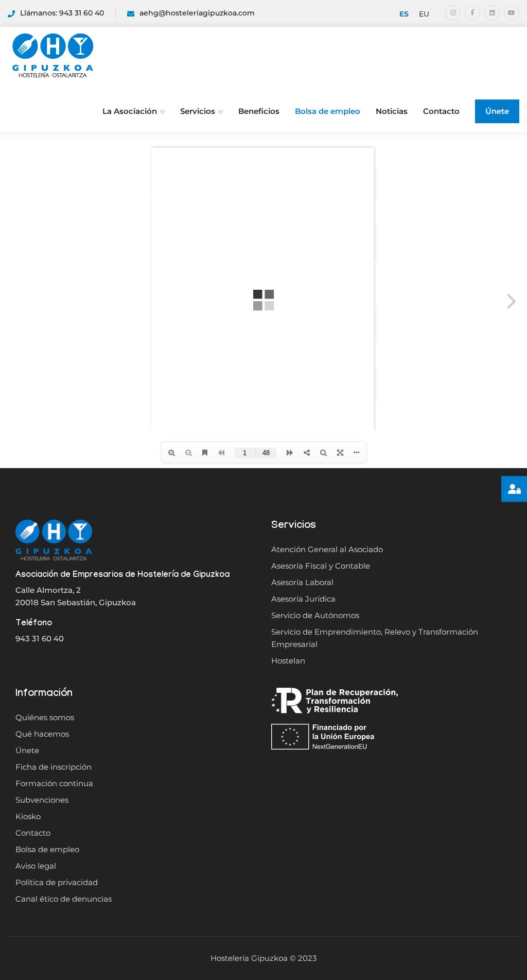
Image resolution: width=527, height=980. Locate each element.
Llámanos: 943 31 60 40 (62, 13)
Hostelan (288, 661)
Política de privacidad (56, 882)
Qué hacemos (42, 734)
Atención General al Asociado (327, 549)
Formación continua (54, 783)
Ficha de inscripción (53, 767)
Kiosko (28, 816)
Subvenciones (41, 800)
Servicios (197, 111)
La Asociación (129, 111)
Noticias (392, 111)
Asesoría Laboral (302, 582)
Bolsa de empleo (327, 111)
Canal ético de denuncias (63, 899)
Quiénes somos (44, 717)
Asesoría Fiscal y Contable (320, 566)
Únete (497, 111)
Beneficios (258, 111)
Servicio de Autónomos (315, 615)
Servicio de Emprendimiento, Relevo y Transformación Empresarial (374, 638)
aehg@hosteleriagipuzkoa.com (197, 13)
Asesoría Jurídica (303, 599)
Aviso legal (35, 866)
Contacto (441, 111)
